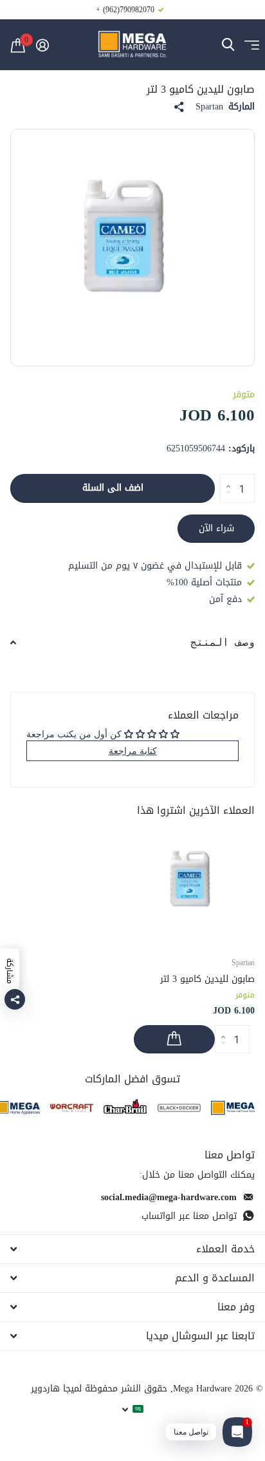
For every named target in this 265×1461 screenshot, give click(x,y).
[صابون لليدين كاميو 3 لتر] (194, 884)
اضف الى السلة (112, 487)
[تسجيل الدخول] (42, 45)
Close (132, 1249)
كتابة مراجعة (133, 750)
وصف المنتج (222, 642)
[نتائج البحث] (228, 44)
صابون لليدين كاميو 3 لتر (207, 979)
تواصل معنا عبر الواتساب (189, 1216)
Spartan (209, 107)
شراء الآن (216, 528)
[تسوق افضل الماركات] (233, 1108)
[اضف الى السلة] (174, 1039)
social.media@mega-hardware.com (169, 1197)
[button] (225, 477)
